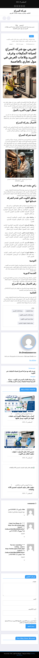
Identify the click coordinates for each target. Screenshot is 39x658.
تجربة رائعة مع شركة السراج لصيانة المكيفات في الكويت (20, 372)
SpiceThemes (19, 655)
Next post (33, 376)
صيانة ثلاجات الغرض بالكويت (13, 39)
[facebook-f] (24, 6)
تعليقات (34, 581)
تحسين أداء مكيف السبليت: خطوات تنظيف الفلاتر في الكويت (23, 453)
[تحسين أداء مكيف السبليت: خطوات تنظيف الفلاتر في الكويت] (19, 439)
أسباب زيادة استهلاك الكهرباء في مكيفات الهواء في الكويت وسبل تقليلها (21, 417)
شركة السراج (20, 11)
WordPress (32, 653)
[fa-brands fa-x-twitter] (22, 6)
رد (24, 515)
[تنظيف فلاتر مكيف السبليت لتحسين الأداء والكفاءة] (22, 467)
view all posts (32, 360)
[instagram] (17, 6)
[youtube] (15, 6)
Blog (31, 36)
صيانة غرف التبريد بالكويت (30, 41)
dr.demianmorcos (30, 44)
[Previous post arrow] (4, 371)
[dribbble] (19, 6)
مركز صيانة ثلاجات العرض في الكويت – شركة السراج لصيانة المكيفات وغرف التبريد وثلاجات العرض (21, 381)
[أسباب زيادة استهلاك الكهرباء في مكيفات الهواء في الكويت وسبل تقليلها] (19, 403)
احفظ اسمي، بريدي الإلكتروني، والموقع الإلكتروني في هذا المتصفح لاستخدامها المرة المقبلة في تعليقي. (20, 621)
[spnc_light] (4, 18)
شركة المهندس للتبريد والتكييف (23, 413)
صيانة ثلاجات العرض (23, 39)
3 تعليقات (11, 44)
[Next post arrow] (4, 380)
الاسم (35, 599)
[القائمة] (36, 18)
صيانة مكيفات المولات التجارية (18, 41)
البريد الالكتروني (32, 609)
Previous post (32, 368)
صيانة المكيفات (31, 39)
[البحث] (9, 18)
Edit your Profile (29, 356)
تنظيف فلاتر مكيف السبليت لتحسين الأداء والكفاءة (21, 488)
